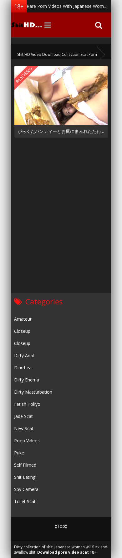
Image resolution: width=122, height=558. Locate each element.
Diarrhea (23, 368)
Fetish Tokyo (27, 404)
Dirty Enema (26, 380)
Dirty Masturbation (33, 392)
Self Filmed (25, 465)
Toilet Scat (25, 501)
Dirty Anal (24, 355)
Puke (19, 453)
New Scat (23, 428)
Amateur (23, 319)
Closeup (22, 331)
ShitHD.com (26, 24)
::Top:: (61, 526)
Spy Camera (26, 489)
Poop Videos (27, 441)
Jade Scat (23, 416)
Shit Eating (24, 477)
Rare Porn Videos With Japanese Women (68, 6)
